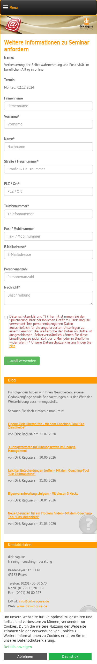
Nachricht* (12, 287)
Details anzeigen (18, 647)
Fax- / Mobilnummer (19, 229)
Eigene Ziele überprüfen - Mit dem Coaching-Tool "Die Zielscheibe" (46, 425)
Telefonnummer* (16, 206)
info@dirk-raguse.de (34, 601)
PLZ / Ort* (11, 184)
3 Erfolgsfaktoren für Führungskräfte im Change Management (42, 448)
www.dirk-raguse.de (32, 606)
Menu (14, 8)
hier (12, 346)
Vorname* (11, 116)
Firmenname (13, 98)
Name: (9, 57)
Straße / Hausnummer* (21, 161)
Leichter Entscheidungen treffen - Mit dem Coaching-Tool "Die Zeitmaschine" (48, 472)
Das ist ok (70, 656)
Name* (9, 139)
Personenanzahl (15, 269)
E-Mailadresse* (15, 247)
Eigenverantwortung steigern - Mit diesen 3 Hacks (43, 493)
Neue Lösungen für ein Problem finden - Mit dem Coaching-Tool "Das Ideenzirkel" (50, 515)
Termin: (10, 80)
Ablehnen (25, 656)
